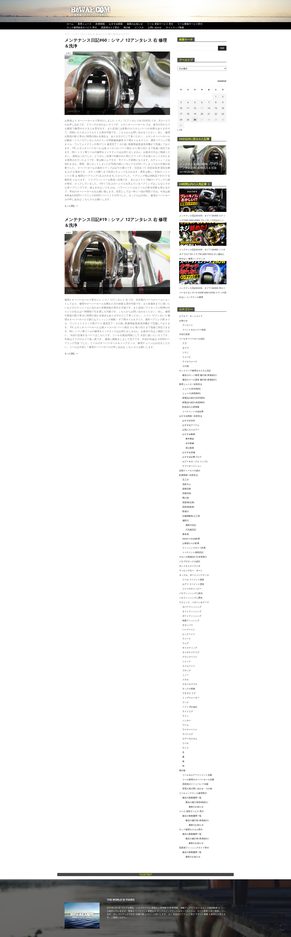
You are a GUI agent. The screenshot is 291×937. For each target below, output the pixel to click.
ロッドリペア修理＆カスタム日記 (195, 370)
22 (216, 113)
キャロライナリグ (190, 652)
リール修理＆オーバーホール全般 (198, 779)
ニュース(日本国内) (191, 388)
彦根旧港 (186, 488)
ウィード (186, 638)
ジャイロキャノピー (191, 588)
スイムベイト (188, 665)
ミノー (185, 674)
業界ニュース (84, 23)
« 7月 (179, 129)
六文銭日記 (191, 529)
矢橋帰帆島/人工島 (191, 515)
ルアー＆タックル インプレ (195, 461)
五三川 (185, 479)
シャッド (186, 661)
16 (223, 108)
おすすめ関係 (116, 23)
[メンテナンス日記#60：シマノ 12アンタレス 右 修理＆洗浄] (117, 83)
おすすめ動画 (188, 434)
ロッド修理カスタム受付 (190, 829)
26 (195, 119)
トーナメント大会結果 (193, 411)
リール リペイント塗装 (193, 579)
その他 (185, 366)
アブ (184, 343)
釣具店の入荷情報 (190, 406)
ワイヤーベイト (189, 729)
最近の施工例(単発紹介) (197, 802)
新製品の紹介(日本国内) (193, 397)
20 (202, 113)
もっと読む (70, 206)
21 (209, 113)
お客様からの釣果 (190, 543)
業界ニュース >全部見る (190, 384)
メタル (185, 679)
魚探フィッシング (190, 620)
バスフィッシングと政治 (190, 593)
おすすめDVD (188, 420)
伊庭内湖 (186, 493)
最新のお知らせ (135, 23)
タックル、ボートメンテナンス (194, 575)
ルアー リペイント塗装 (193, 584)
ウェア (185, 643)
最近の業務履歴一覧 (191, 797)
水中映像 (190, 443)
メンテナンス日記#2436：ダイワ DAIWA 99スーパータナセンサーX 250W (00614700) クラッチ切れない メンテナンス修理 (202, 293)
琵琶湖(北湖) (188, 502)
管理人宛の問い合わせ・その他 (197, 788)
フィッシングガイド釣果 (194, 547)
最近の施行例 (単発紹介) (197, 820)
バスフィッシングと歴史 (190, 597)
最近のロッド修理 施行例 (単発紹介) (199, 375)
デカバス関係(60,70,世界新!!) (193, 556)
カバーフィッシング (191, 606)
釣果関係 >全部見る (188, 475)
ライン (185, 715)
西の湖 (185, 497)
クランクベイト (189, 656)
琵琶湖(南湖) (188, 506)
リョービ (186, 356)
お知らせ (183, 320)
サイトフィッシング (191, 611)
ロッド (185, 747)
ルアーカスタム (189, 738)
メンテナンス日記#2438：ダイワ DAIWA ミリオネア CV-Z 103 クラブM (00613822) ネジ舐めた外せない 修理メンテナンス (202, 254)
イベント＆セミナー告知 (194, 329)
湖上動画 (190, 447)
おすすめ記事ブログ (191, 456)
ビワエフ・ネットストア (190, 316)
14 (209, 108)
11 (188, 108)
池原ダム (186, 484)
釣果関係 (100, 23)
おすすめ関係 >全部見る (190, 416)
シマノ (68, 53)
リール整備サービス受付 (189, 23)
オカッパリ (187, 625)
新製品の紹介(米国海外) (193, 402)
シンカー (186, 720)
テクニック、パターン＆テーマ (194, 602)
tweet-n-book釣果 (191, 538)
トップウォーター (190, 697)
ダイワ (185, 347)
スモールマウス (189, 684)
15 (216, 108)
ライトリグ (187, 711)
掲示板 (127, 27)
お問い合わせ (155, 27)
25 (188, 119)
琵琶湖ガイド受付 (110, 27)
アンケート (187, 325)
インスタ (139, 27)
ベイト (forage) (189, 706)
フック (185, 702)
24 (181, 119)
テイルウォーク (189, 361)
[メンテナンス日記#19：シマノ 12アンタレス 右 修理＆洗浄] (117, 262)
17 (181, 113)
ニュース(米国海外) (191, 393)
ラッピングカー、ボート (190, 570)
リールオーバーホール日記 (192, 338)
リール (185, 743)
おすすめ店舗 (188, 452)
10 (181, 108)
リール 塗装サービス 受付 (160, 23)
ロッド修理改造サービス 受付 (82, 27)
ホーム (70, 23)
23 (223, 113)
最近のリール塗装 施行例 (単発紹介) (199, 379)
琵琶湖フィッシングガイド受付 (194, 847)
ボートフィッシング (191, 615)
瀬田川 (185, 520)
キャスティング (189, 647)
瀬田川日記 (191, 525)
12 (195, 108)
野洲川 (185, 511)
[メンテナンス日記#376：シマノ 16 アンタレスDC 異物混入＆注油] (201, 160)
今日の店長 (184, 334)
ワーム (185, 724)
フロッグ (186, 670)
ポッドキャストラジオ (189, 565)
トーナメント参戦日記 (193, 552)
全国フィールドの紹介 (189, 470)
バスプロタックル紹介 (189, 561)
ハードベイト (188, 629)
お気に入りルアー (190, 429)
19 (195, 113)
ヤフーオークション (191, 465)
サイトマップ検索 (175, 27)
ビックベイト (188, 634)
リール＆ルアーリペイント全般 (197, 774)
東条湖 (185, 534)
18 (188, 113)
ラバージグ (187, 734)
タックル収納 (188, 688)
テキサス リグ (189, 693)
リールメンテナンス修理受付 (193, 793)
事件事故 (190, 438)
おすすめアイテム (190, 425)
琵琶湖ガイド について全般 (195, 784)
